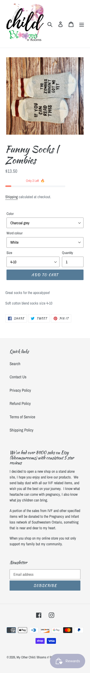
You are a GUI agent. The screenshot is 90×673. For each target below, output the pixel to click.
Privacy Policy (20, 390)
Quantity (67, 252)
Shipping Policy (21, 430)
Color (10, 213)
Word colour (14, 233)
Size (9, 252)
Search (15, 363)
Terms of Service (22, 417)
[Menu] (81, 23)
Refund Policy (20, 403)
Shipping (11, 196)
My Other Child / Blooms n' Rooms (37, 657)
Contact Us (18, 377)
